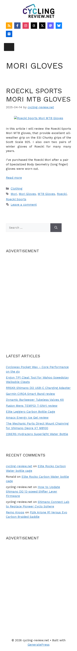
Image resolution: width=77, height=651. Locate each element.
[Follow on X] (42, 25)
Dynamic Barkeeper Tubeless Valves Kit (35, 400)
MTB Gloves (46, 194)
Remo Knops (15, 512)
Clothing (17, 188)
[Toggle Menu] (9, 47)
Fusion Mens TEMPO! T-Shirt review (31, 405)
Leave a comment (24, 204)
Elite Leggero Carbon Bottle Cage (30, 411)
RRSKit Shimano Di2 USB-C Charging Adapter (38, 388)
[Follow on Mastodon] (50, 25)
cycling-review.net (19, 466)
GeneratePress (39, 644)
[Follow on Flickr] (9, 34)
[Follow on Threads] (34, 25)
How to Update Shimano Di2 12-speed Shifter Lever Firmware (33, 491)
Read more (14, 177)
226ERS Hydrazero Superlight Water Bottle (37, 434)
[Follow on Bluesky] (59, 25)
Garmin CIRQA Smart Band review (30, 394)
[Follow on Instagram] (26, 25)
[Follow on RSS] (9, 25)
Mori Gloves (27, 194)
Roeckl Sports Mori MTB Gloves (38, 95)
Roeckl (62, 194)
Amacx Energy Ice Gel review (27, 417)
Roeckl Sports (16, 199)
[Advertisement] (38, 298)
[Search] (56, 227)
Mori (14, 194)
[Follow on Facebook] (17, 25)
